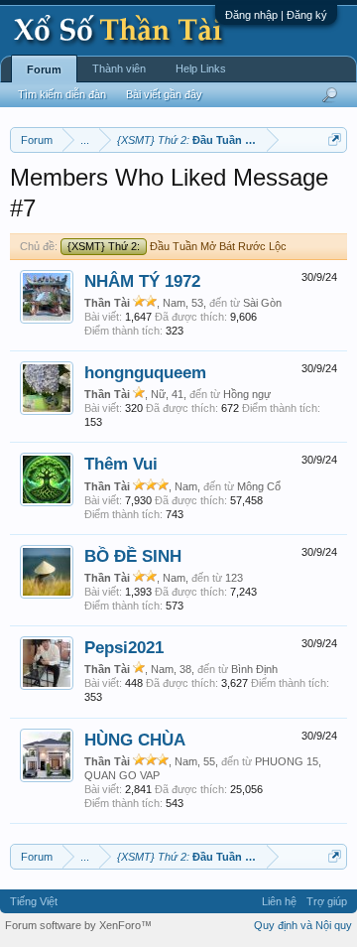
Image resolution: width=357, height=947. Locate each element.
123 (234, 578)
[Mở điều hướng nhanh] (334, 139)
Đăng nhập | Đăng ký (276, 15)
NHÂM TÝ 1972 (142, 281)
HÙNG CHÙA (134, 739)
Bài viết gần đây (164, 94)
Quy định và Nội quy (303, 925)
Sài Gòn (262, 303)
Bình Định (254, 669)
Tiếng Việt (34, 901)
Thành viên (119, 68)
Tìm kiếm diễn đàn (62, 94)
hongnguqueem (145, 372)
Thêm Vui (121, 464)
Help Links (201, 68)
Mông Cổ (259, 486)
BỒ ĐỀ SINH (132, 556)
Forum (44, 69)
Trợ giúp (326, 901)
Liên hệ (279, 901)
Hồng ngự (247, 394)
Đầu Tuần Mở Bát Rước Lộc (177, 246)
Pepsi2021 (124, 647)
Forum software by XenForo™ (78, 925)
